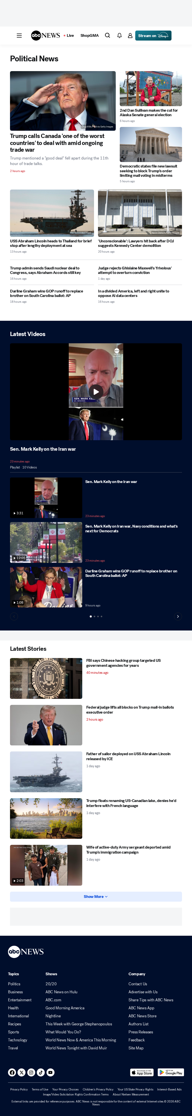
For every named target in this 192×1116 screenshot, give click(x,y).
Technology (17, 1040)
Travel (13, 1048)
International (18, 1016)
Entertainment (20, 1000)
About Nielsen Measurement (131, 1094)
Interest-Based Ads (169, 1089)
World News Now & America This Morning (81, 1040)
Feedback (136, 1040)
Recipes (14, 1024)
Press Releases (140, 1032)
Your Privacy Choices (65, 1089)
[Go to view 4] (101, 616)
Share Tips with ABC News (150, 1000)
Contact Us (137, 984)
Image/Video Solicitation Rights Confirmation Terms (76, 1094)
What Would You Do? (63, 1032)
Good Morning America (65, 1008)
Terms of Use (40, 1089)
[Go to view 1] (91, 616)
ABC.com (53, 1000)
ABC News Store (142, 1016)
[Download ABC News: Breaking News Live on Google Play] (171, 1072)
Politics (14, 984)
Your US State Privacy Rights (135, 1089)
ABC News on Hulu (62, 992)
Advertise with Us (143, 992)
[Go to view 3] (98, 616)
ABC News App (141, 1008)
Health (13, 1008)
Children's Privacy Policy (98, 1089)
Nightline (53, 1016)
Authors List (138, 1024)
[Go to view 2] (94, 616)
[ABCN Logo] (45, 35)
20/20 (51, 984)
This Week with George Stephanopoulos (79, 1024)
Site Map (135, 1048)
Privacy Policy (19, 1089)
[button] (19, 36)
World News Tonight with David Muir (76, 1048)
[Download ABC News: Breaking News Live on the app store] (142, 1072)
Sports (13, 1032)
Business (15, 992)
